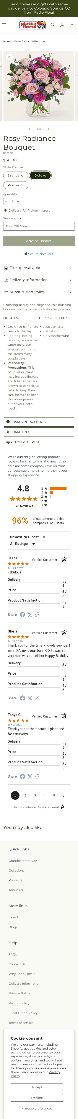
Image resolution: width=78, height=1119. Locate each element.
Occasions (16, 870)
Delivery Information (24, 984)
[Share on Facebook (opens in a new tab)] (22, 615)
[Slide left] (29, 129)
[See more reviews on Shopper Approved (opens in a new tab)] (37, 615)
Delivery (15, 210)
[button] (53, 25)
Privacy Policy (19, 993)
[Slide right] (48, 129)
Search (14, 917)
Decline (37, 1098)
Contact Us (17, 964)
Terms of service (21, 1023)
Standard (15, 175)
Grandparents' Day (23, 861)
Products (16, 880)
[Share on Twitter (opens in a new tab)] (29, 615)
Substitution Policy (23, 1013)
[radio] (55, 488)
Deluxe (40, 175)
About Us (16, 890)
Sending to (18, 218)
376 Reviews (26, 506)
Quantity (10, 194)
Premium (16, 185)
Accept (37, 1087)
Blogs (13, 927)
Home (7, 41)
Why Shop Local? (22, 974)
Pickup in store (39, 210)
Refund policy (19, 1003)
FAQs (13, 954)
